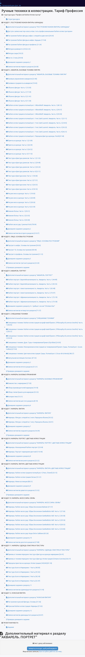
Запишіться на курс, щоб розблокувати (42, 648)
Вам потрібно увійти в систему (50, 651)
